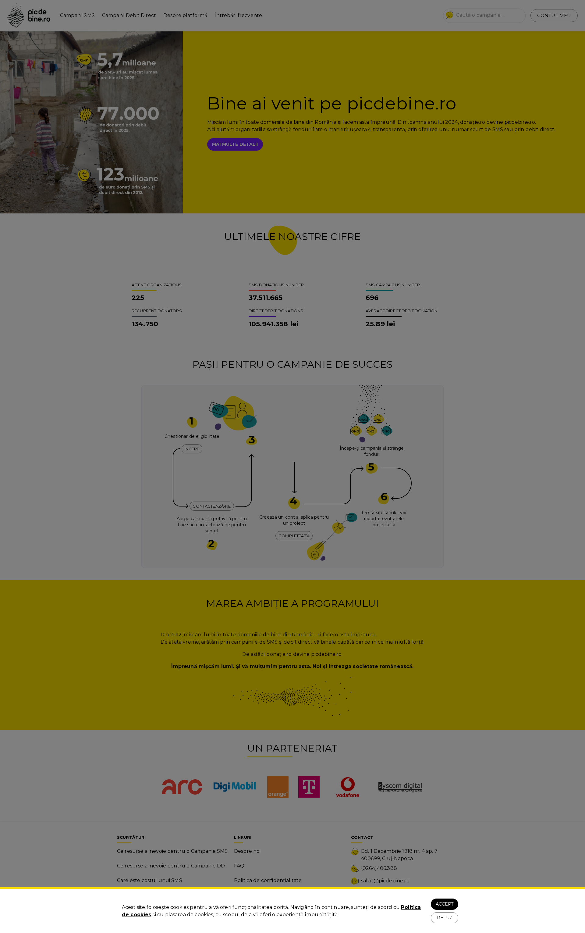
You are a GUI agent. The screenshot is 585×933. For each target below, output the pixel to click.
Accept (444, 904)
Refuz (444, 917)
